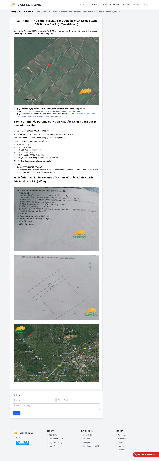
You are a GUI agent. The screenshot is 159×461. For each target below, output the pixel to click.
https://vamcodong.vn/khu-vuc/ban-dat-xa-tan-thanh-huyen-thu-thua (51, 111)
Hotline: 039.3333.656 (146, 454)
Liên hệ (144, 5)
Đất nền (86, 439)
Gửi (16, 413)
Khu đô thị (87, 435)
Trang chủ (84, 5)
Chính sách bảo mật (57, 439)
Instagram (122, 439)
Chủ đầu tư (126, 5)
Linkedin (121, 450)
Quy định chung (55, 442)
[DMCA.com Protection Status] (29, 443)
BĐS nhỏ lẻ (28, 11)
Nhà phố (86, 442)
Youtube (121, 446)
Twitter (121, 442)
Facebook (122, 435)
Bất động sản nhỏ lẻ (91, 446)
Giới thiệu (95, 5)
